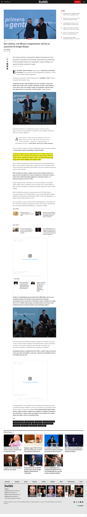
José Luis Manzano (37, 423)
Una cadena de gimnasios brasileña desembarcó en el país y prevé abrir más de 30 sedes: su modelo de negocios (71, 38)
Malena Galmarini (48, 423)
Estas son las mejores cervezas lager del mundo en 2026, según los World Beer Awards (71, 28)
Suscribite (77, 1)
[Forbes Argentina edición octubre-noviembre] (69, 491)
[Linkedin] (7, 69)
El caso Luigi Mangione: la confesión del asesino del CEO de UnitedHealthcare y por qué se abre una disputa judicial (53, 470)
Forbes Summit (71, 481)
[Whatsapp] (7, 59)
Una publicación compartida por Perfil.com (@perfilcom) (30, 276)
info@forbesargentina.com (12, 492)
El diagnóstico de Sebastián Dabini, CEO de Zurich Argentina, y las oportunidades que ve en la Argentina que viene (71, 14)
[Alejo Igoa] (50, 491)
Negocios (34, 481)
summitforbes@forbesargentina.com (13, 494)
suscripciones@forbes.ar (14, 496)
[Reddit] (7, 66)
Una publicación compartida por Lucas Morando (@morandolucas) (30, 398)
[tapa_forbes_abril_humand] (41, 491)
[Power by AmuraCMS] (80, 505)
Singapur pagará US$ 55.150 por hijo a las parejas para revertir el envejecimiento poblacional (33, 449)
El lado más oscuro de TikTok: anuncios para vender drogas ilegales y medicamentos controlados (32, 470)
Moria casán (17, 425)
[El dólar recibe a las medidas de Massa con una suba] (15, 214)
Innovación (7, 481)
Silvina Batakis (42, 425)
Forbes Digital (7, 49)
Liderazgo (17, 481)
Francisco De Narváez (48, 421)
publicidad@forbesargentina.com (14, 490)
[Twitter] (7, 61)
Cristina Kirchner (29, 421)
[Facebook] (7, 64)
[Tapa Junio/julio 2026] (32, 491)
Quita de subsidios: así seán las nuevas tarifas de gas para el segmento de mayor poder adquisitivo (24, 285)
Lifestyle (43, 481)
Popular (63, 10)
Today (80, 481)
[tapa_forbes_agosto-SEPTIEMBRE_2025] (78, 491)
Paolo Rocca (25, 425)
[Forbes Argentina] (43, 2)
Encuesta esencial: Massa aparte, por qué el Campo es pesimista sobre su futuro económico (49, 214)
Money (25, 481)
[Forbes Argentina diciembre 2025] (60, 491)
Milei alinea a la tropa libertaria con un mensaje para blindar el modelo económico (73, 449)
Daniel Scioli (38, 421)
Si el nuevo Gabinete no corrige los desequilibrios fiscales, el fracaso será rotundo (26, 231)
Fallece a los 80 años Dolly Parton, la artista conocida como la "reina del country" (13, 449)
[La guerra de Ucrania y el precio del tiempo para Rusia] (13, 460)
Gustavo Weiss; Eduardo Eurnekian (22, 423)
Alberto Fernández (18, 421)
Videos (61, 481)
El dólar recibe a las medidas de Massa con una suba (26, 214)
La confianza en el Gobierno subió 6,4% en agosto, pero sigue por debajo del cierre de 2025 (53, 449)
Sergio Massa (33, 425)
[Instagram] (78, 502)
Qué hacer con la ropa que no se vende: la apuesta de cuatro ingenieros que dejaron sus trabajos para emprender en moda (71, 19)
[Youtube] (80, 502)
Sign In (84, 1)
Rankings (53, 481)
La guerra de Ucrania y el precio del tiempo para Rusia (13, 468)
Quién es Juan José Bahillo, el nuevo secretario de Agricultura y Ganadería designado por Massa (41, 287)
